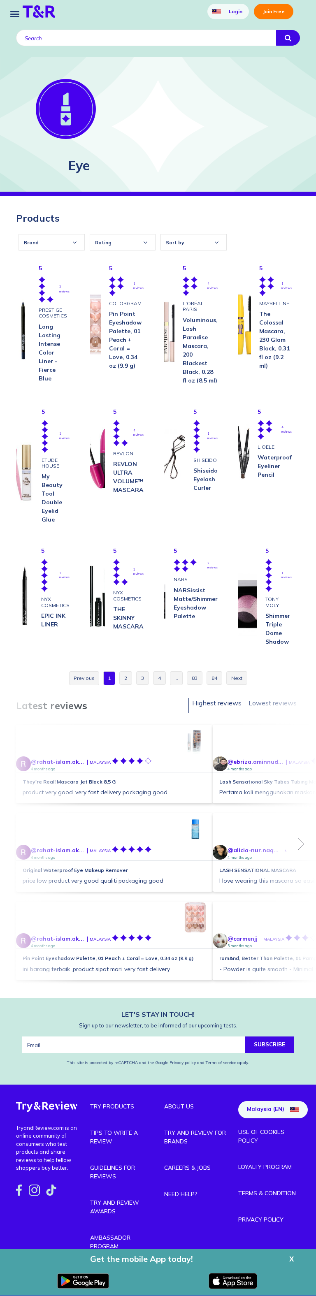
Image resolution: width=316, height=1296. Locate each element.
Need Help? (180, 1194)
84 (214, 678)
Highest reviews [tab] (217, 703)
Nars (181, 579)
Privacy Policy (260, 1219)
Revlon (123, 453)
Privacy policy (183, 1062)
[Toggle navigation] (15, 13)
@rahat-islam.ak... (57, 761)
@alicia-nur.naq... (253, 850)
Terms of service (220, 1062)
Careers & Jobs (187, 1167)
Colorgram (125, 303)
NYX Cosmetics (55, 602)
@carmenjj (243, 938)
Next (301, 844)
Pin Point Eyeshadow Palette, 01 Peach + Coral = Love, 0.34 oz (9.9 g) (108, 958)
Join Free (274, 11)
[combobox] (52, 242)
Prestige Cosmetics (53, 313)
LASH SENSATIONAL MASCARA (257, 870)
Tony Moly (272, 602)
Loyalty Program (265, 1167)
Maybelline (274, 303)
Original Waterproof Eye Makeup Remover (75, 870)
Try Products (112, 1106)
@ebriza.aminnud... (255, 761)
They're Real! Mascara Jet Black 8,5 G (69, 782)
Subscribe (269, 1044)
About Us (179, 1106)
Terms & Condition (267, 1193)
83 (195, 678)
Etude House (50, 463)
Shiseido (205, 460)
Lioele (266, 447)
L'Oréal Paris (193, 306)
